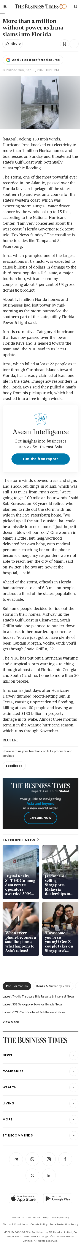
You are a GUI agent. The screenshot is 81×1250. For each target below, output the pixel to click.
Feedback (14, 766)
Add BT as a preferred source (36, 60)
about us (18, 1217)
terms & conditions (15, 1224)
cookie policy (39, 1224)
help (46, 1217)
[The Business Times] (36, 6)
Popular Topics (17, 986)
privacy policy (60, 1217)
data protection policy (64, 1224)
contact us (34, 1217)
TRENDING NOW (19, 840)
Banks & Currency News (53, 986)
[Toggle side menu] (5, 6)
